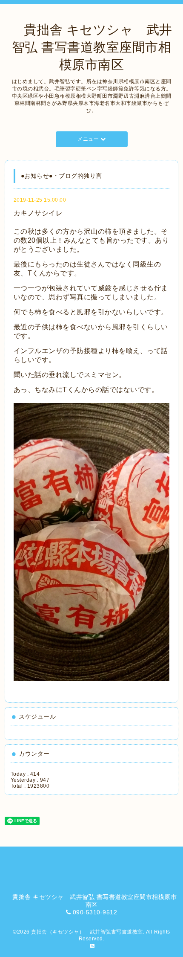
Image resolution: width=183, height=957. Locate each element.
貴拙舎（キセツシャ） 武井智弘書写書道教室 (87, 932)
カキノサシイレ (38, 213)
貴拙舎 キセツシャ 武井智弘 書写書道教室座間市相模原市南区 (91, 47)
